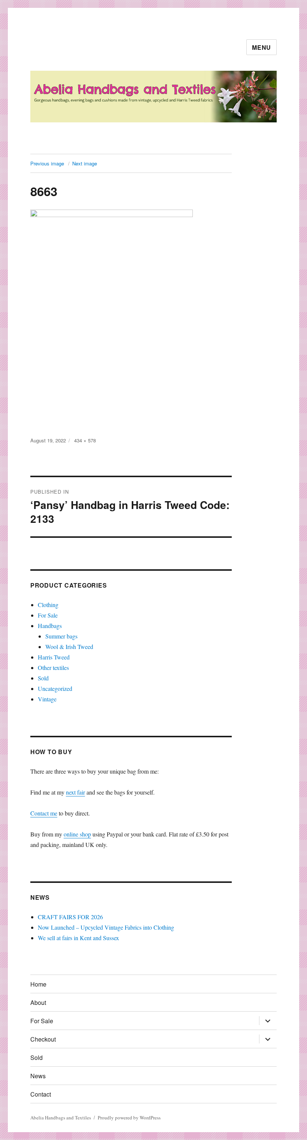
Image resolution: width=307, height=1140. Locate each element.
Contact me (43, 813)
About (38, 1002)
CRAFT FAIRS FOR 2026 (70, 917)
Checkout (43, 1039)
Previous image (47, 163)
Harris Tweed (54, 657)
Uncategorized (55, 688)
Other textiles (53, 667)
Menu (261, 47)
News (38, 1076)
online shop (77, 834)
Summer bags (61, 636)
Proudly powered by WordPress (129, 1117)
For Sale (48, 615)
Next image (84, 163)
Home (38, 984)
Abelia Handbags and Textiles (60, 1117)
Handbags (50, 626)
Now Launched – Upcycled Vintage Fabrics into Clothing (106, 927)
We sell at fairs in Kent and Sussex (78, 938)
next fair (75, 792)
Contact (40, 1094)
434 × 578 (85, 440)
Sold (43, 678)
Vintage (47, 699)
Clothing (48, 605)
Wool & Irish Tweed (69, 646)
